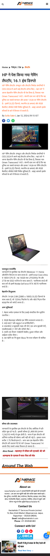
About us (25, 486)
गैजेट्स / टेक (16, 67)
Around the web (17, 465)
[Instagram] (26, 531)
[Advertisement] (25, 35)
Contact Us (25, 506)
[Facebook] (18, 531)
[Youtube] (31, 531)
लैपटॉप (27, 67)
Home (5, 67)
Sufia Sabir (10, 115)
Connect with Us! (25, 526)
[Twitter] (22, 531)
